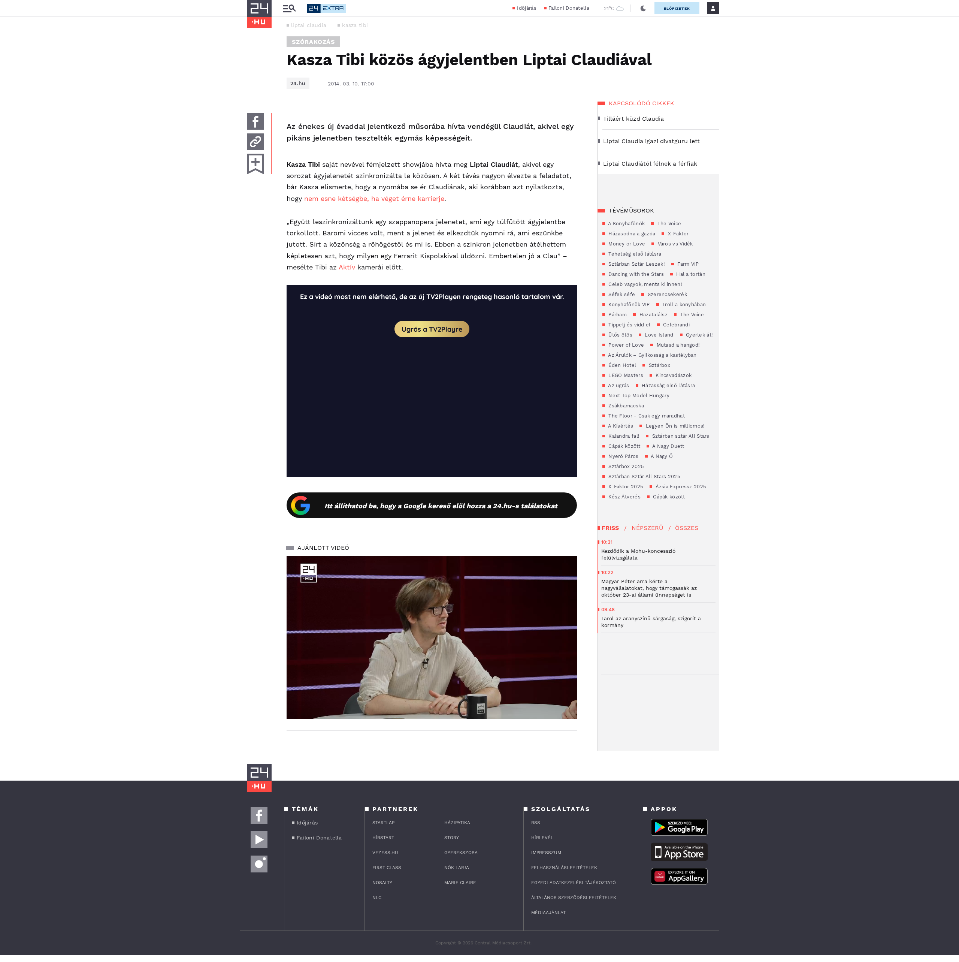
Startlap (383, 822)
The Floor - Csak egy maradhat (646, 416)
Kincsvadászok (673, 375)
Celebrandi (676, 325)
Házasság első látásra (667, 385)
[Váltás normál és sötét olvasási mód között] (643, 8)
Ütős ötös (619, 335)
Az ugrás (618, 385)
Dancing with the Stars (635, 274)
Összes (686, 527)
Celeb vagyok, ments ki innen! (644, 284)
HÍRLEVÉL (542, 837)
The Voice (668, 223)
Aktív (347, 267)
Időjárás (526, 8)
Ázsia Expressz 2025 (680, 486)
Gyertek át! (698, 335)
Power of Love (625, 345)
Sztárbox (658, 365)
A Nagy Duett (667, 446)
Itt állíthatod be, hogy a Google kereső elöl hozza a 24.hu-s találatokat (440, 506)
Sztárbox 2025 (625, 466)
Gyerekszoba (461, 852)
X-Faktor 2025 (625, 486)
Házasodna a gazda (631, 233)
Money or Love (626, 244)
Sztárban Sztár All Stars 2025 (643, 476)
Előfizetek (677, 8)
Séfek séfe (621, 294)
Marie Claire (460, 882)
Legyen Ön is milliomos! (674, 426)
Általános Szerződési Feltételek (573, 897)
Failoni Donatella (568, 8)
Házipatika (457, 822)
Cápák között (623, 446)
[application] (432, 637)
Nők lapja (456, 867)
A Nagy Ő (661, 456)
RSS (535, 822)
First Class (386, 867)
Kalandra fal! (623, 436)
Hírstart (383, 837)
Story (451, 837)
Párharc (617, 314)
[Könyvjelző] (255, 164)
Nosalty (382, 882)
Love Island (658, 335)
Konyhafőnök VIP (628, 304)
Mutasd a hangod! (677, 345)
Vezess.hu (385, 852)
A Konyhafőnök (626, 223)
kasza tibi (355, 25)
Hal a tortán (690, 274)
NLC (376, 897)
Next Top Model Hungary (638, 395)
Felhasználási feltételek (564, 867)
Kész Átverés (624, 497)
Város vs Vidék (674, 244)
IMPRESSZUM (546, 852)
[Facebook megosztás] (255, 121)
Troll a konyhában (683, 304)
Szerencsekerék (666, 294)
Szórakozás (313, 41)
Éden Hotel (621, 365)
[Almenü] (289, 8)
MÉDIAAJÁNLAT (548, 912)
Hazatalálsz (653, 314)
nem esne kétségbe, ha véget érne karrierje (374, 198)
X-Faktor (677, 233)
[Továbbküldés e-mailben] (255, 141)
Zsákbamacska (625, 405)
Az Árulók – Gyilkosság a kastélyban (652, 355)
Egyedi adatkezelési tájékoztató (573, 882)
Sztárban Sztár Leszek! (636, 264)
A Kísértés (620, 426)
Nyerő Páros (623, 456)
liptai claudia (308, 25)
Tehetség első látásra (634, 254)
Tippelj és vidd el (629, 325)
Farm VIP (687, 264)
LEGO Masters (625, 375)
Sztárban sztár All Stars (680, 436)
